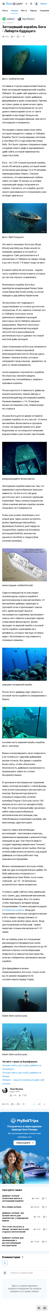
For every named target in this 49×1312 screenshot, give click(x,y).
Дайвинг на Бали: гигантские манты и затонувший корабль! (13, 1198)
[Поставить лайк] (33, 1104)
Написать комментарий (22, 1273)
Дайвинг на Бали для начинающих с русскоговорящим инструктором (13, 1242)
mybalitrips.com (24, 1137)
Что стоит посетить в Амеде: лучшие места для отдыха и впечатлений (15, 1229)
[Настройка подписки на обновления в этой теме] (5, 1262)
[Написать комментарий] (39, 1308)
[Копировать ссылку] (23, 37)
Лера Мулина (16, 1089)
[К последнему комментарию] (45, 1308)
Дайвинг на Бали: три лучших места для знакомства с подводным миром (15, 1217)
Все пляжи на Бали (11, 1207)
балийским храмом (14, 910)
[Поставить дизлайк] (44, 1104)
